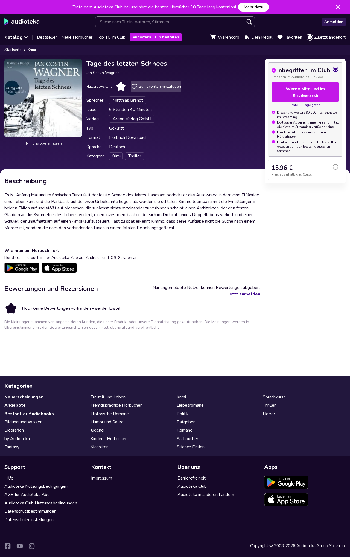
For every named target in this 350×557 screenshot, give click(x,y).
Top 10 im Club (111, 37)
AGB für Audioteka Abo (27, 495)
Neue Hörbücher (76, 37)
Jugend (97, 430)
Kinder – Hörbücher (109, 439)
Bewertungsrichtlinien (69, 327)
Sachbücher (187, 439)
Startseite (13, 49)
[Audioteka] (22, 22)
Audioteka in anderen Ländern (205, 495)
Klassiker (99, 447)
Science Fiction (191, 447)
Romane (184, 430)
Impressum (101, 478)
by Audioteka (17, 439)
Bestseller (47, 37)
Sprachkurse (274, 397)
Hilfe (8, 478)
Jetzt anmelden (244, 294)
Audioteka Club (192, 486)
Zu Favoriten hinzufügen (160, 86)
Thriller (269, 405)
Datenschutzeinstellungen (29, 519)
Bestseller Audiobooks (29, 414)
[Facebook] (7, 546)
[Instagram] (31, 546)
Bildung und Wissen (23, 422)
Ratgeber (186, 422)
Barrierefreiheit (191, 478)
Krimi (32, 49)
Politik (183, 414)
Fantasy (11, 447)
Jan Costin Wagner (102, 72)
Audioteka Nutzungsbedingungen (36, 486)
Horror (269, 414)
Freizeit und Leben (108, 397)
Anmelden (333, 21)
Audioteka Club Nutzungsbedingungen (40, 503)
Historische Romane (110, 414)
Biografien (14, 430)
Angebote (15, 405)
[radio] (305, 72)
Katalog (13, 37)
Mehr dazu (253, 7)
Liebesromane (190, 405)
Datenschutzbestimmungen (30, 511)
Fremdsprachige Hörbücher (116, 405)
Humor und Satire (107, 422)
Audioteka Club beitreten (155, 37)
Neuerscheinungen (23, 397)
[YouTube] (19, 546)
